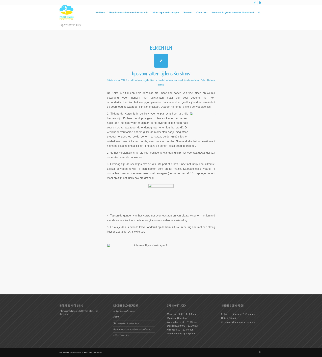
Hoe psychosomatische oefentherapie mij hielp (131, 329)
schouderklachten (164, 80)
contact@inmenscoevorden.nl (239, 322)
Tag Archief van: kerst (70, 24)
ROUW (116, 317)
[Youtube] (259, 2)
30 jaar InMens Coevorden (124, 311)
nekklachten (136, 80)
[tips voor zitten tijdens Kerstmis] (161, 61)
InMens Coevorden (121, 335)
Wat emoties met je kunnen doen (126, 323)
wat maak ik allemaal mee (186, 80)
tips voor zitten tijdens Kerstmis (161, 73)
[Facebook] (254, 2)
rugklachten (148, 80)
